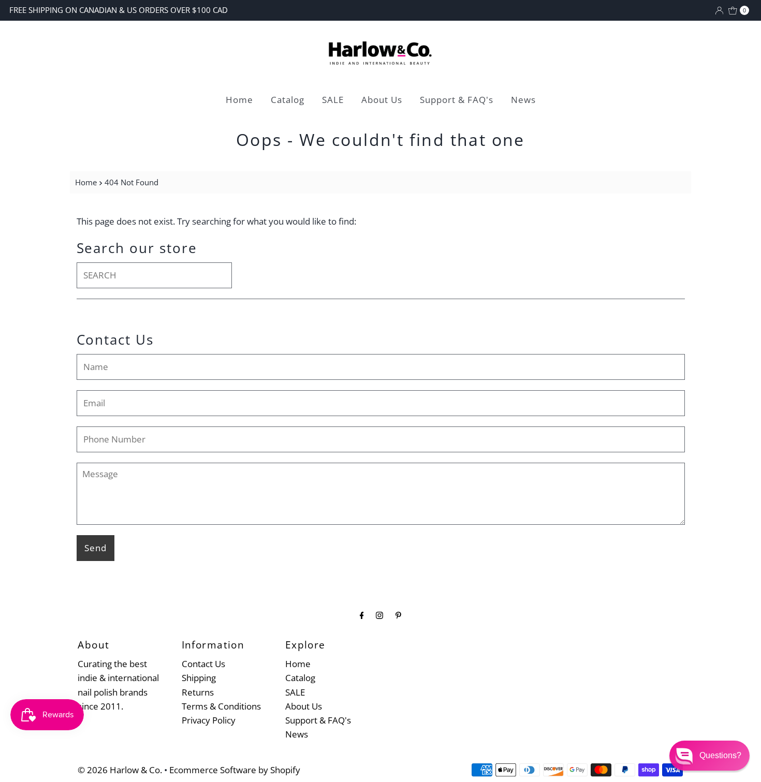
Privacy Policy (209, 720)
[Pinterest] (398, 615)
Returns (198, 692)
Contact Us (203, 664)
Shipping (199, 678)
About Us (381, 100)
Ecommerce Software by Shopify (234, 770)
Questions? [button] (720, 755)
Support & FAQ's (456, 100)
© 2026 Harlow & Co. (120, 770)
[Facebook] (362, 615)
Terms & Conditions (221, 706)
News (523, 100)
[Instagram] (379, 615)
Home (239, 100)
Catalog (287, 100)
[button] (709, 756)
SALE (333, 100)
